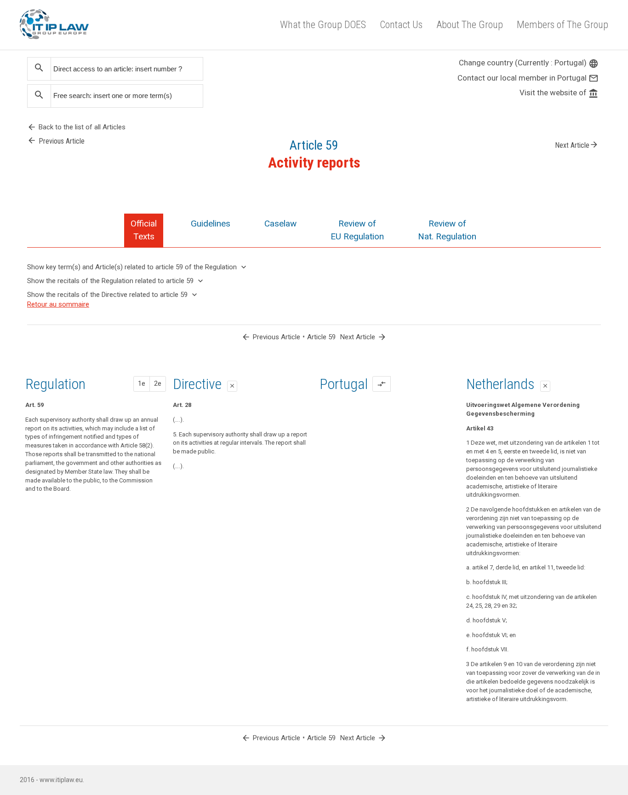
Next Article (577, 144)
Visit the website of (559, 92)
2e (157, 383)
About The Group (469, 24)
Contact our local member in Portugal (528, 77)
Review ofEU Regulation (357, 230)
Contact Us (401, 24)
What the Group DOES (323, 24)
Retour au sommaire (58, 304)
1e (141, 383)
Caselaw (280, 223)
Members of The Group (562, 24)
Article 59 (321, 337)
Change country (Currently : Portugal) (529, 62)
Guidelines (210, 223)
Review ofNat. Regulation (447, 230)
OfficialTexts (144, 230)
